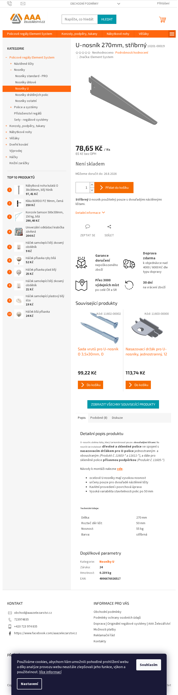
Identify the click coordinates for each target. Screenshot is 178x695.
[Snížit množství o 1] (92, 190)
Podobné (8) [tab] (98, 418)
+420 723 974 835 (25, 626)
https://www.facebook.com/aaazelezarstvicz (45, 633)
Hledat (107, 19)
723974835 (21, 619)
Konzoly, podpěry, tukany (27, 126)
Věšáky (14, 138)
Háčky (14, 157)
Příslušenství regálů (27, 113)
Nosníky (19, 70)
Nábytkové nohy (21, 132)
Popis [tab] (82, 418)
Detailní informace (88, 213)
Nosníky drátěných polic (31, 95)
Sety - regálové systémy (31, 119)
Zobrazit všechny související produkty (123, 404)
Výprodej (16, 151)
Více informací (50, 672)
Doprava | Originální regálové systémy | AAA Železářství (132, 623)
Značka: (96, 57)
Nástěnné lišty (24, 64)
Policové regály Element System (32, 57)
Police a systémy (26, 107)
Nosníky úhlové (25, 82)
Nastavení (29, 683)
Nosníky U (22, 88)
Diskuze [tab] (117, 418)
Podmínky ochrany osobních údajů (117, 617)
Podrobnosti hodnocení (131, 53)
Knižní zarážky (19, 163)
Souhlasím (149, 664)
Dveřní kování (19, 144)
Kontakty (100, 641)
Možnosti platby (105, 629)
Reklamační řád (104, 635)
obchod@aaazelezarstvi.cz (33, 613)
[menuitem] (30, 34)
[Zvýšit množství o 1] (92, 185)
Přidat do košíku (117, 187)
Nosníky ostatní (26, 101)
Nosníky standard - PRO (31, 76)
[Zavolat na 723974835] (14, 3)
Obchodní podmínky (84, 4)
